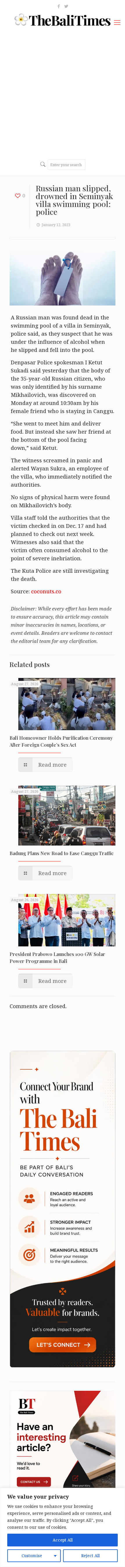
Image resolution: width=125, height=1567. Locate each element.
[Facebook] (59, 6)
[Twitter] (66, 6)
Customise (32, 1555)
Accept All (63, 1540)
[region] (62, 1527)
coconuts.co (46, 591)
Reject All (90, 1555)
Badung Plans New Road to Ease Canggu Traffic (62, 853)
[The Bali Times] (62, 19)
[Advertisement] (62, 93)
